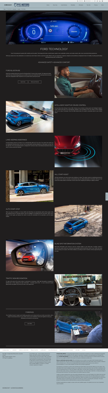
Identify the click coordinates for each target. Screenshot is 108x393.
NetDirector (5, 387)
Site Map (78, 350)
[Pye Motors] (21, 5)
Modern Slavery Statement (66, 350)
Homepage (14, 9)
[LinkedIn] (100, 1)
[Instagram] (97, 1)
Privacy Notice (34, 350)
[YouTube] (102, 1)
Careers (14, 350)
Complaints (43, 350)
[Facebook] (95, 1)
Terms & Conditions (23, 350)
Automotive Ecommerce (17, 387)
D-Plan (83, 350)
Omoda (19, 9)
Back (5, 9)
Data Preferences (52, 350)
